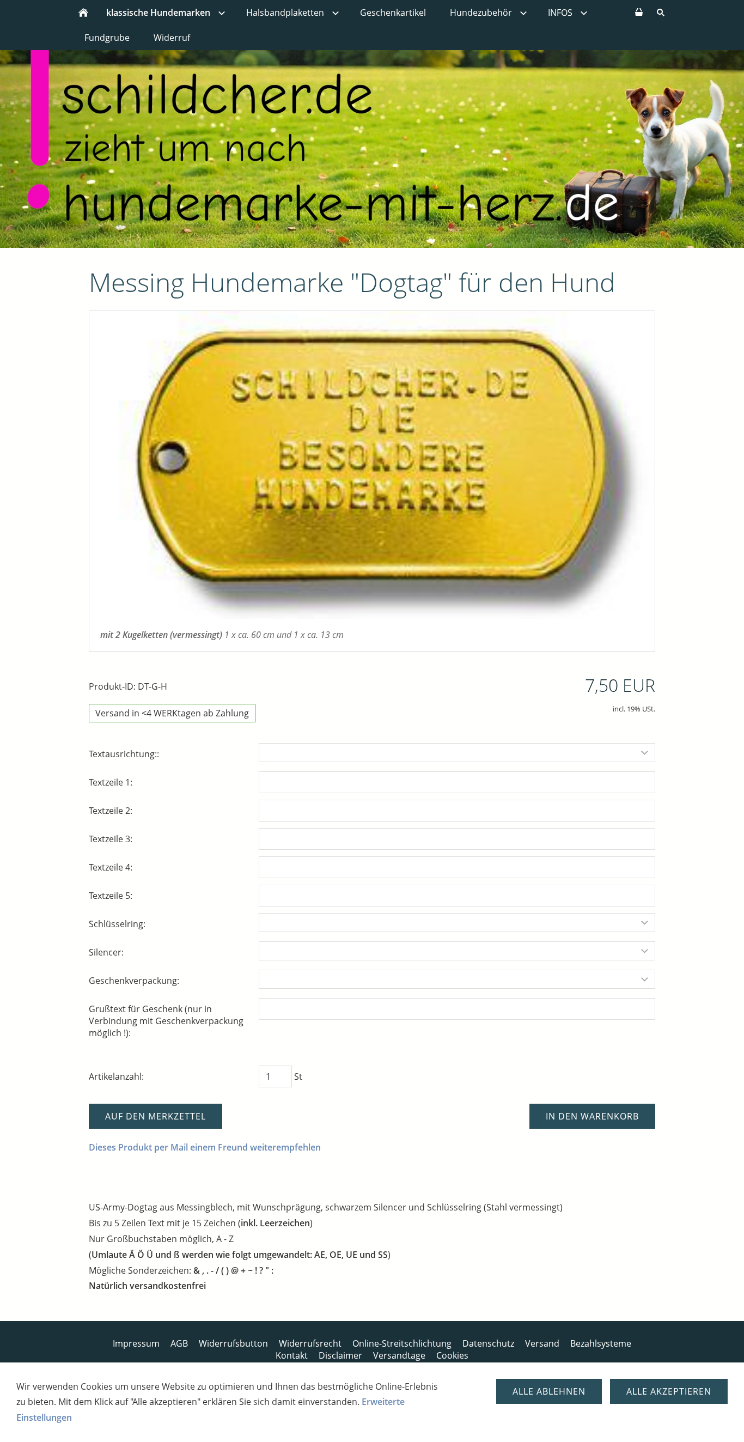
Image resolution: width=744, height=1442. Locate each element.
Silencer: (106, 952)
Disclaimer (340, 1355)
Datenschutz (488, 1343)
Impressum (136, 1343)
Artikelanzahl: (116, 1076)
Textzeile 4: (110, 867)
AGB (179, 1343)
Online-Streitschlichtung (402, 1343)
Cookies (452, 1355)
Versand (542, 1343)
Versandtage (399, 1355)
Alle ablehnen (549, 1391)
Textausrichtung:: (124, 754)
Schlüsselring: (117, 924)
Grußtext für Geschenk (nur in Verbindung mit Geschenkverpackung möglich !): (166, 1021)
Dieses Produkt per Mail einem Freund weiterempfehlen (205, 1147)
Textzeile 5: (110, 896)
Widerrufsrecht (310, 1343)
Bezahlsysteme (600, 1343)
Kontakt (292, 1355)
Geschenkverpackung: (134, 981)
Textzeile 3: (110, 839)
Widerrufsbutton (233, 1343)
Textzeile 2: (110, 811)
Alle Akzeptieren (668, 1391)
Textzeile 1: (110, 782)
